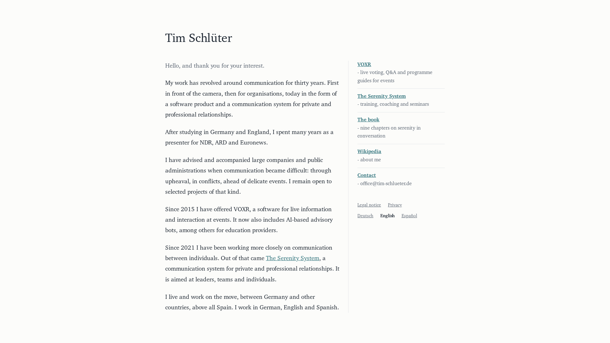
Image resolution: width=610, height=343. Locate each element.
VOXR (364, 64)
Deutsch (365, 216)
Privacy (395, 205)
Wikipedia (369, 151)
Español (409, 216)
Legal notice (369, 205)
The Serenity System (292, 258)
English (387, 216)
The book (368, 119)
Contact (366, 175)
